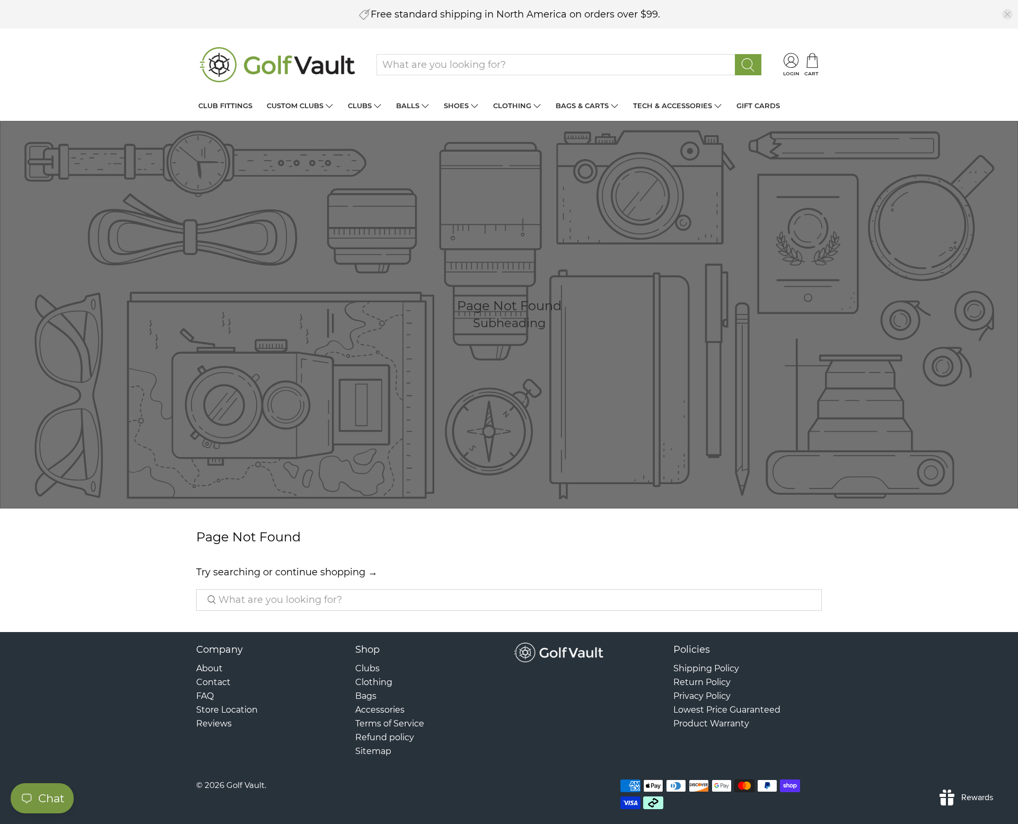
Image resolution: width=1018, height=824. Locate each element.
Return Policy (702, 682)
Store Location (227, 710)
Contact (213, 682)
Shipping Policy (706, 668)
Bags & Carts (582, 105)
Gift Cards (758, 105)
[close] (1007, 14)
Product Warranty (711, 723)
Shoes (456, 105)
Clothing (512, 105)
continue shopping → (326, 572)
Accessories (380, 710)
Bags (365, 696)
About (209, 668)
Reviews (214, 723)
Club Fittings (225, 105)
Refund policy (384, 737)
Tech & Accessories (672, 105)
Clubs (360, 105)
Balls (407, 105)
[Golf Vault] (277, 64)
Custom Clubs (295, 105)
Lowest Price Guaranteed (726, 710)
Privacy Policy (702, 696)
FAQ (205, 696)
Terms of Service (389, 723)
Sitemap (373, 751)
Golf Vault (245, 785)
